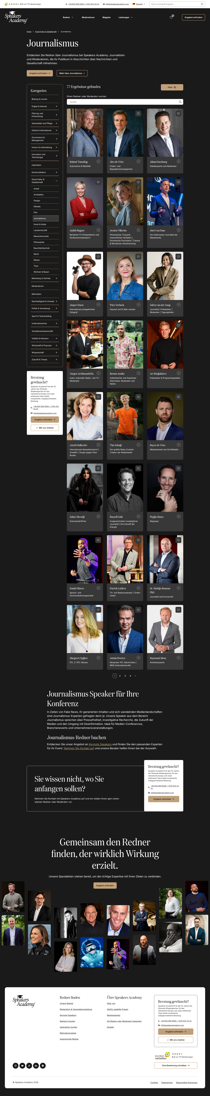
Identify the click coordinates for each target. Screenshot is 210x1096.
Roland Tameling (79, 162)
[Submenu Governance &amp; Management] (56, 138)
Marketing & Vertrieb (41, 278)
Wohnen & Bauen (41, 272)
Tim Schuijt (116, 445)
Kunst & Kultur (40, 224)
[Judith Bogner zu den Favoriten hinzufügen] (98, 182)
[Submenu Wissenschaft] (56, 352)
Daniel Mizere (77, 588)
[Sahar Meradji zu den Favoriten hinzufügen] (98, 468)
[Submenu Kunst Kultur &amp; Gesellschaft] (56, 180)
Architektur (39, 194)
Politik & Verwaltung (41, 308)
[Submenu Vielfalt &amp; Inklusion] (56, 338)
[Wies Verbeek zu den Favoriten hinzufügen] (138, 256)
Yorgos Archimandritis (82, 373)
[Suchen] (180, 102)
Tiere (36, 266)
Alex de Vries (117, 162)
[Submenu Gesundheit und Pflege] (56, 123)
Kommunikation (39, 172)
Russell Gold (116, 517)
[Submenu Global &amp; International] (56, 130)
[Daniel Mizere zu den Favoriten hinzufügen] (98, 540)
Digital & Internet (39, 106)
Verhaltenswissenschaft (42, 331)
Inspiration (36, 165)
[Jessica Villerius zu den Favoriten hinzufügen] (138, 182)
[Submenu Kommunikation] (56, 172)
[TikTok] (29, 1066)
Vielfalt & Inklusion (40, 338)
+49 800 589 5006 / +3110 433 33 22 (83, 4)
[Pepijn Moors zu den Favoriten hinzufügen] (178, 468)
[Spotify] (43, 1066)
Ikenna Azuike (117, 373)
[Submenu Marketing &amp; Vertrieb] (56, 278)
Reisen (37, 260)
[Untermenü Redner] (72, 17)
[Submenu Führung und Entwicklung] (56, 114)
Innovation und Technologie (38, 155)
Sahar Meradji (77, 517)
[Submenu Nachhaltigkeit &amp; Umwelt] (56, 301)
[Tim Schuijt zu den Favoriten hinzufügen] (138, 397)
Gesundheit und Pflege (42, 123)
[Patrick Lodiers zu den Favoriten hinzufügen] (138, 540)
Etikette (37, 206)
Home (29, 32)
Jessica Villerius (118, 230)
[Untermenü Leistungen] (131, 17)
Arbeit (36, 188)
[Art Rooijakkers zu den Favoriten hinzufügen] (178, 325)
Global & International (41, 130)
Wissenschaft (38, 352)
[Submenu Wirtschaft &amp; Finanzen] (56, 345)
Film (35, 212)
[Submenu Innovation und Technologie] (56, 155)
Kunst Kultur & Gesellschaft (46, 32)
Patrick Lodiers (118, 588)
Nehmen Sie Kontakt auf (79, 748)
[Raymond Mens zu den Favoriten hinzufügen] (178, 610)
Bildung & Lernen (39, 99)
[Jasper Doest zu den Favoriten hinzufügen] (98, 256)
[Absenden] (202, 4)
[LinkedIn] (36, 1066)
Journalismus (40, 218)
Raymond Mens (158, 658)
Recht (36, 254)
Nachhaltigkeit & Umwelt (43, 301)
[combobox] (174, 4)
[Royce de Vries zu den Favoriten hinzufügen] (178, 397)
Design (37, 200)
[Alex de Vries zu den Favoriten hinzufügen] (138, 113)
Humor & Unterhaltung (42, 147)
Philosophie (39, 242)
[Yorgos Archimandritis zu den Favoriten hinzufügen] (98, 325)
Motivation (36, 294)
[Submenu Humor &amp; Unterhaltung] (56, 147)
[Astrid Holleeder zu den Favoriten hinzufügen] (98, 397)
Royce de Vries (157, 445)
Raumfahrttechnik (42, 248)
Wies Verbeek (117, 305)
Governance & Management (38, 139)
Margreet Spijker (79, 658)
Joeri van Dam (157, 230)
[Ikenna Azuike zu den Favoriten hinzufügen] (138, 325)
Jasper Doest (77, 305)
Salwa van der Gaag (160, 305)
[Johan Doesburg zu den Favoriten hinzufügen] (178, 113)
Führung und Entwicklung (37, 114)
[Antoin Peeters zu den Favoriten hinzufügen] (138, 610)
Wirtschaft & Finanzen (42, 345)
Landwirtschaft (40, 230)
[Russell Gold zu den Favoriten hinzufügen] (138, 468)
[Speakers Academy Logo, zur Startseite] (16, 17)
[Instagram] (15, 1066)
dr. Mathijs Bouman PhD (160, 590)
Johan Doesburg (158, 162)
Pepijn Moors (157, 517)
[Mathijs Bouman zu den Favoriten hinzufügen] (178, 540)
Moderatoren (38, 286)
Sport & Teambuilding (41, 316)
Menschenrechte (41, 236)
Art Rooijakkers (158, 373)
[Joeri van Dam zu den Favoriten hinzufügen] (178, 182)
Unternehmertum (39, 323)
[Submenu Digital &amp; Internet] (56, 106)
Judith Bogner (77, 230)
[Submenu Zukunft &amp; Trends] (56, 359)
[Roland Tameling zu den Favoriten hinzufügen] (98, 113)
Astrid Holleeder (78, 445)
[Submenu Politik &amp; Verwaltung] (56, 308)
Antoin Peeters (117, 658)
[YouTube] (22, 1066)
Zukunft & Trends (39, 359)
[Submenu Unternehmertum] (56, 323)
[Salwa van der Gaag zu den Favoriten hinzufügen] (178, 256)
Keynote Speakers (100, 744)
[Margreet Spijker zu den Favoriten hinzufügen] (98, 610)
